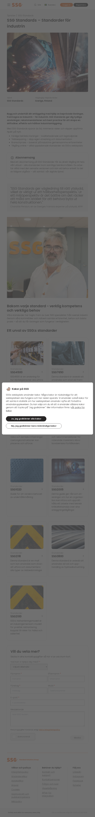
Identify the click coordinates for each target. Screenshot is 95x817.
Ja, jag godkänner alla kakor (26, 418)
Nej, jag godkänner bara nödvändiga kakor (34, 425)
